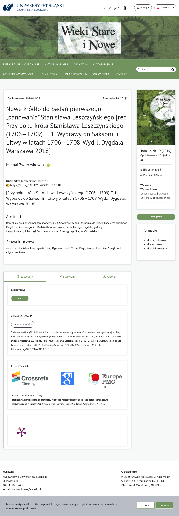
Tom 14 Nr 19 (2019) (114, 98)
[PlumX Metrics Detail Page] (21, 431)
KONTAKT (121, 74)
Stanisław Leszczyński (31, 248)
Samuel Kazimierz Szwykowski (104, 248)
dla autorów (154, 244)
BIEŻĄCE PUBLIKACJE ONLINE (21, 64)
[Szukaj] (172, 69)
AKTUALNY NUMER (56, 64)
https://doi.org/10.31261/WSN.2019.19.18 (35, 185)
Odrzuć (145, 505)
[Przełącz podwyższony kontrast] (124, 8)
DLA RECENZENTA (76, 74)
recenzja (11, 248)
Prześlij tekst (156, 216)
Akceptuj (165, 505)
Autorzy (111, 276)
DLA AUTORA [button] (49, 74)
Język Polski (166, 7)
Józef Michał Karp (74, 248)
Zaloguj (143, 7)
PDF (20, 298)
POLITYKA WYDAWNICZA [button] (18, 74)
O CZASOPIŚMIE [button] (103, 64)
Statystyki (69, 276)
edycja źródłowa (15, 252)
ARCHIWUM (81, 64)
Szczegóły (27, 276)
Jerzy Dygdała (54, 248)
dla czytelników (156, 240)
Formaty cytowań (21, 324)
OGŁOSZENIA (101, 74)
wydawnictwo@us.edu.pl (26, 489)
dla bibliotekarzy (157, 248)
